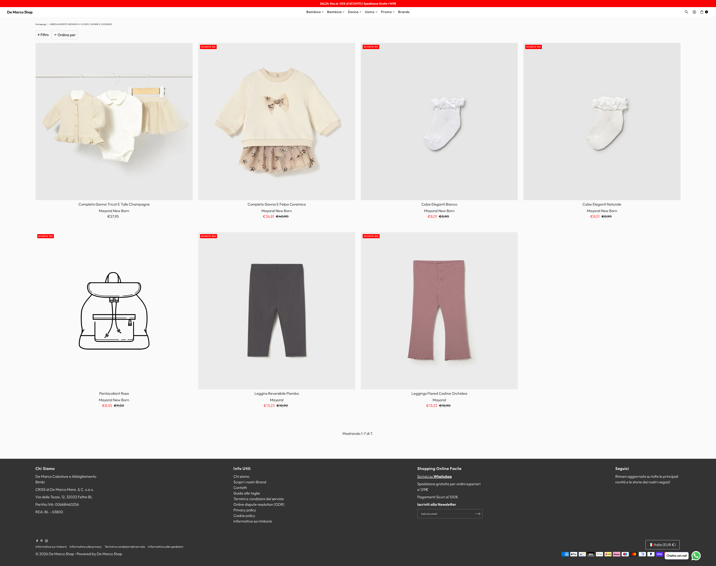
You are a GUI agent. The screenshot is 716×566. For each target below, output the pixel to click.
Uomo (370, 12)
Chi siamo (241, 476)
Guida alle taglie (246, 493)
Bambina (334, 12)
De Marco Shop (20, 12)
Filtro (44, 34)
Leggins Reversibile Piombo (277, 393)
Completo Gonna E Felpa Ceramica (277, 204)
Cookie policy (244, 515)
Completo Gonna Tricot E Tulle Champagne (114, 204)
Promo (386, 12)
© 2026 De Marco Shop (54, 553)
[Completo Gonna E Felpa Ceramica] (276, 121)
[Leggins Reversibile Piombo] (276, 310)
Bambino (313, 12)
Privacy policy (244, 510)
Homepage (40, 24)
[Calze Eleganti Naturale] (601, 121)
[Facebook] (37, 541)
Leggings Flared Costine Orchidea (439, 393)
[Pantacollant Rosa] (113, 310)
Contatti (240, 487)
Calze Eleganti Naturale (601, 204)
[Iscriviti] (478, 513)
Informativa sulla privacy (86, 546)
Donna (353, 12)
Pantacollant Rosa (114, 393)
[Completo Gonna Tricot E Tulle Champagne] (113, 121)
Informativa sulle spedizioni (165, 546)
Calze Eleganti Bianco (439, 204)
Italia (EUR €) (665, 544)
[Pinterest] (41, 541)
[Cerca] (686, 12)
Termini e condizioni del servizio (258, 498)
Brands (403, 12)
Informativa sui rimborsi (252, 521)
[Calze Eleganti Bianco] (439, 121)
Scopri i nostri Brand (249, 482)
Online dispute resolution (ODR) (258, 504)
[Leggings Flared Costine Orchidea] (439, 310)
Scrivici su (434, 476)
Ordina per (67, 34)
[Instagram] (46, 541)
